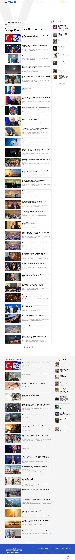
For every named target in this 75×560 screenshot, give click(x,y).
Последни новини (13, 359)
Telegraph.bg (67, 548)
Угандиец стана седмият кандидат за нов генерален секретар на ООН (35, 139)
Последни (20, 1)
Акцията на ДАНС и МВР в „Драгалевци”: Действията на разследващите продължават (64, 420)
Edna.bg (62, 548)
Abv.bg (30, 546)
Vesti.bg (12, 2)
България (27, 1)
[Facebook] (69, 553)
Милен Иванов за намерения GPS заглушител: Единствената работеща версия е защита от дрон (64, 429)
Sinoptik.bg (47, 548)
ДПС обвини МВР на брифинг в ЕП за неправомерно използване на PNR (35, 305)
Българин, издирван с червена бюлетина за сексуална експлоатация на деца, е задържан (36, 150)
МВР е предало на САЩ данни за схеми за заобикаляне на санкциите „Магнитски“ (36, 222)
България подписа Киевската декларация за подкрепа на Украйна (35, 243)
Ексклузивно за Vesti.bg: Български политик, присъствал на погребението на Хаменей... (33, 285)
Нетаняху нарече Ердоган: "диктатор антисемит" (34, 530)
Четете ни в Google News (14, 552)
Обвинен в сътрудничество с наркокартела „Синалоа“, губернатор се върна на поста (36, 436)
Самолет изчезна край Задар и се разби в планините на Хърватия (63, 70)
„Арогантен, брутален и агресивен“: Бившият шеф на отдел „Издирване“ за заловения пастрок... (35, 129)
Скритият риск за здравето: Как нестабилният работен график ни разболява (36, 478)
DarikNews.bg (45, 546)
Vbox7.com (35, 546)
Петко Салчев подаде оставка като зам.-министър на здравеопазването (35, 87)
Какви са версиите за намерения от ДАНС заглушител (63, 34)
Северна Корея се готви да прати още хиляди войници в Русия (36, 77)
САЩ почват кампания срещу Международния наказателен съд (34, 264)
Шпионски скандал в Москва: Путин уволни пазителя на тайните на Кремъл (35, 337)
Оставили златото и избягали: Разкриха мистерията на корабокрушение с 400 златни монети (36, 295)
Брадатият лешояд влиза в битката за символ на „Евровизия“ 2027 (34, 46)
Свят (33, 1)
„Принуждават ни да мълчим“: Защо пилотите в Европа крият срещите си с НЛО (36, 66)
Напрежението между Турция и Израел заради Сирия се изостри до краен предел (36, 363)
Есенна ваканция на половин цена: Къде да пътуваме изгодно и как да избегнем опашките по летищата (35, 467)
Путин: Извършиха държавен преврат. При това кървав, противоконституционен (34, 118)
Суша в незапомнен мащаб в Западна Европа (64, 383)
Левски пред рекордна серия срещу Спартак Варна (65, 413)
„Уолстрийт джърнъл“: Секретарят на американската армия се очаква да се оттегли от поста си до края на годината (35, 457)
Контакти (68, 552)
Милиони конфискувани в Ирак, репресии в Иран (34, 326)
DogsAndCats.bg (57, 546)
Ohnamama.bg (41, 548)
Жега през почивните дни (63, 376)
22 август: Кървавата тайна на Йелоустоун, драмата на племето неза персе (36, 521)
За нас (35, 552)
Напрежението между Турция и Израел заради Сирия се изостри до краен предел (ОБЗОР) (36, 35)
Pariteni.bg (57, 548)
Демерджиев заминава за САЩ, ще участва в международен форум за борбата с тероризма (33, 253)
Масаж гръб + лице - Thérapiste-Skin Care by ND (34, 383)
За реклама (40, 552)
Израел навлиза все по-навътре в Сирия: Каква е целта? (36, 489)
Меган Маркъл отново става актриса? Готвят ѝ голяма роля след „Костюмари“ (64, 398)
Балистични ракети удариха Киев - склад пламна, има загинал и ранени (63, 77)
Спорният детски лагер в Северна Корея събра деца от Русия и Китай (36, 160)
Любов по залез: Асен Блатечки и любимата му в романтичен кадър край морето (64, 390)
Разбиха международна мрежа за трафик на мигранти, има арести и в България (36, 191)
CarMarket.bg (63, 546)
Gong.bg (39, 546)
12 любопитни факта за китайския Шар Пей (64, 370)
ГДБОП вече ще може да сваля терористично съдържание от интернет (33, 316)
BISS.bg (68, 546)
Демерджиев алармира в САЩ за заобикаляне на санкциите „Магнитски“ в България (34, 212)
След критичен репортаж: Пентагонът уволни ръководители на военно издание (64, 55)
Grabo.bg (52, 548)
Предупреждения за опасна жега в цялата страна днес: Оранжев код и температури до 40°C (36, 510)
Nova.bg (50, 546)
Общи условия (46, 552)
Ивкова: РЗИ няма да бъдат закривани (32, 55)
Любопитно (39, 1)
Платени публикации (61, 552)
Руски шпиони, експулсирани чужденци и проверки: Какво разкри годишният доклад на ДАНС (35, 108)
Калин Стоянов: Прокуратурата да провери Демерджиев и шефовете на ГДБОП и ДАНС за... (36, 274)
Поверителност (53, 552)
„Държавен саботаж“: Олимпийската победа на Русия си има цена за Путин (36, 98)
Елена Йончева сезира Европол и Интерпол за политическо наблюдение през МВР (33, 181)
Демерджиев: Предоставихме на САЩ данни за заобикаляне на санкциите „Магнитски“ (34, 202)
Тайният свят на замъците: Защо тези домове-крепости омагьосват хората (36, 500)
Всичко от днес (61, 83)
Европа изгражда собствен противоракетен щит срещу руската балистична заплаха (36, 170)
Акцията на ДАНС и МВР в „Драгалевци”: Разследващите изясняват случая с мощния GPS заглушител (36, 405)
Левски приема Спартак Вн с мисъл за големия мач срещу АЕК (64, 406)
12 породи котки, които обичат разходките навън (64, 364)
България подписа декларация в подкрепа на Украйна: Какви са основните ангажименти (36, 233)
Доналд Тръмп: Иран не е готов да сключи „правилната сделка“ (36, 446)
